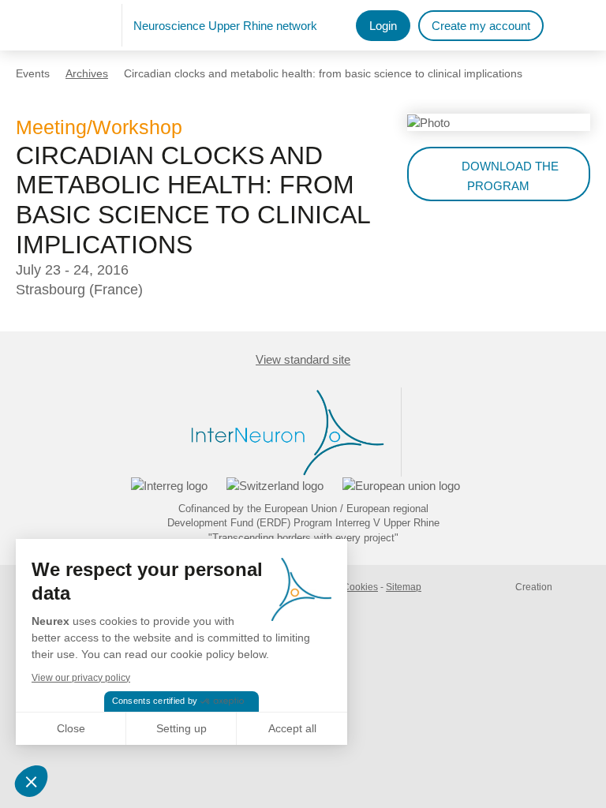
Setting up (181, 728)
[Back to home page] (69, 25)
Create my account (481, 25)
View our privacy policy (81, 677)
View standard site (303, 359)
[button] (33, 781)
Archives (86, 73)
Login (383, 25)
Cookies (360, 587)
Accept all (292, 728)
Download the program (510, 176)
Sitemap (403, 587)
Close (71, 728)
